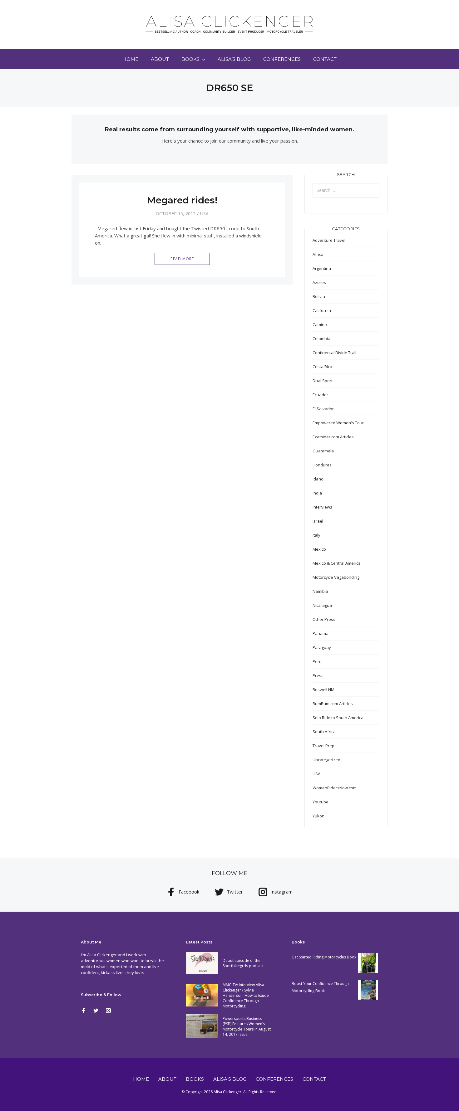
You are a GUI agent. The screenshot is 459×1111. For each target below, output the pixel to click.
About (160, 59)
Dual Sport (323, 380)
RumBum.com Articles (333, 703)
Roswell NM (323, 689)
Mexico (319, 549)
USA (204, 214)
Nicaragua (322, 605)
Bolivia (319, 296)
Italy (316, 535)
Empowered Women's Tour (338, 423)
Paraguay (322, 647)
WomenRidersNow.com (335, 788)
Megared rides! (182, 200)
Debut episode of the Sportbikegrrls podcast (243, 963)
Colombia (321, 338)
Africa (318, 254)
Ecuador (320, 394)
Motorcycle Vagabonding (336, 577)
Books (190, 59)
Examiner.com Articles (333, 437)
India (317, 493)
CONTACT (325, 59)
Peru (317, 661)
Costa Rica (322, 366)
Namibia (320, 591)
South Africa (324, 731)
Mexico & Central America (337, 563)
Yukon (318, 816)
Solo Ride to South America (338, 717)
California (322, 310)
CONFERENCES (282, 59)
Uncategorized (326, 760)
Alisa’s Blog (234, 59)
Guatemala (323, 451)
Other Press (324, 619)
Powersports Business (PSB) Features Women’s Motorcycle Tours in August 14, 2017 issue (247, 1026)
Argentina (322, 268)
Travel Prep (323, 745)
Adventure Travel (329, 240)
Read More (182, 258)
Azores (319, 282)
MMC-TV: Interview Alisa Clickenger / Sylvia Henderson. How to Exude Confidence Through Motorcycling (246, 995)
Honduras (322, 465)
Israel (318, 521)
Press (318, 675)
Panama (320, 633)
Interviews (322, 507)
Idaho (318, 479)
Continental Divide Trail (334, 352)
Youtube (320, 802)
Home (130, 59)
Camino (320, 324)
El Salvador (323, 409)
